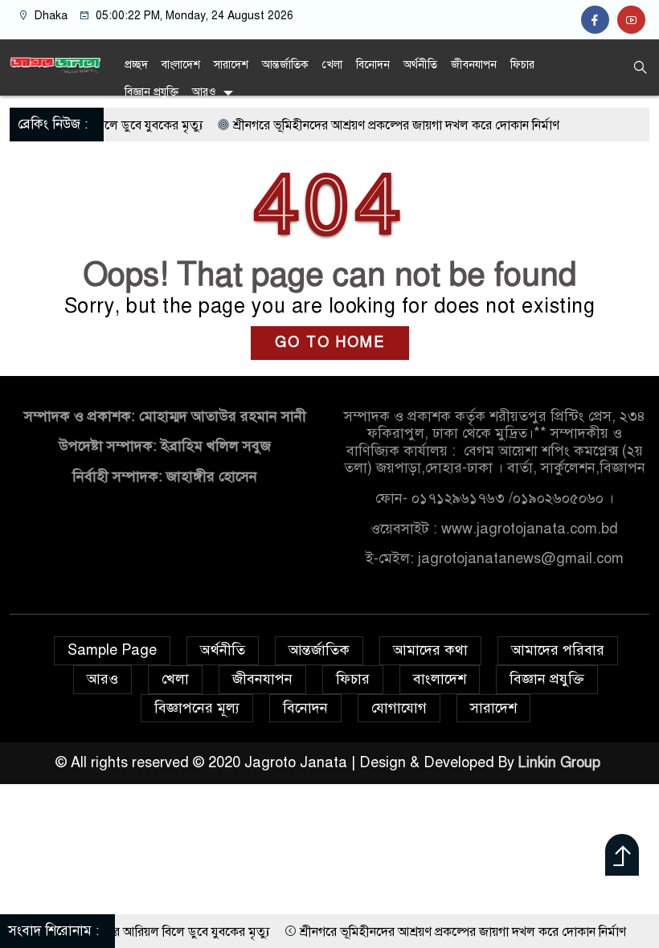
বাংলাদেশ (181, 65)
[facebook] (599, 20)
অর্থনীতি (420, 65)
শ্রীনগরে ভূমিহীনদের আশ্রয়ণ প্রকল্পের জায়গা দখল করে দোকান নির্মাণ (377, 125)
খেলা (332, 65)
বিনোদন (373, 65)
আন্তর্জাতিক (285, 65)
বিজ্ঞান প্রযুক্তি (151, 92)
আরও (203, 92)
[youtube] (633, 20)
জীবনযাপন (474, 65)
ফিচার (522, 65)
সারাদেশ (231, 65)
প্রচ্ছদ (136, 65)
